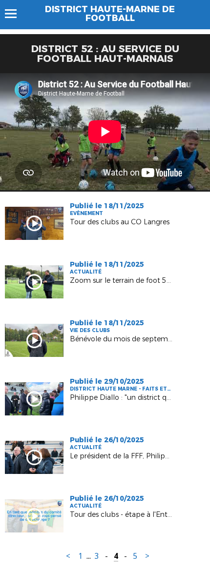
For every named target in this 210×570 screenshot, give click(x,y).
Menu (15, 14)
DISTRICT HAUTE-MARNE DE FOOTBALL (110, 13)
